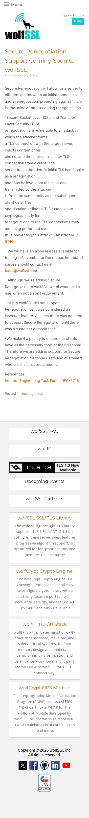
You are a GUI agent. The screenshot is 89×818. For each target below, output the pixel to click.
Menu (22, 4)
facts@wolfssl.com (21, 271)
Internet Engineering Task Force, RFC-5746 (42, 380)
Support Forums (72, 15)
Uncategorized (32, 394)
